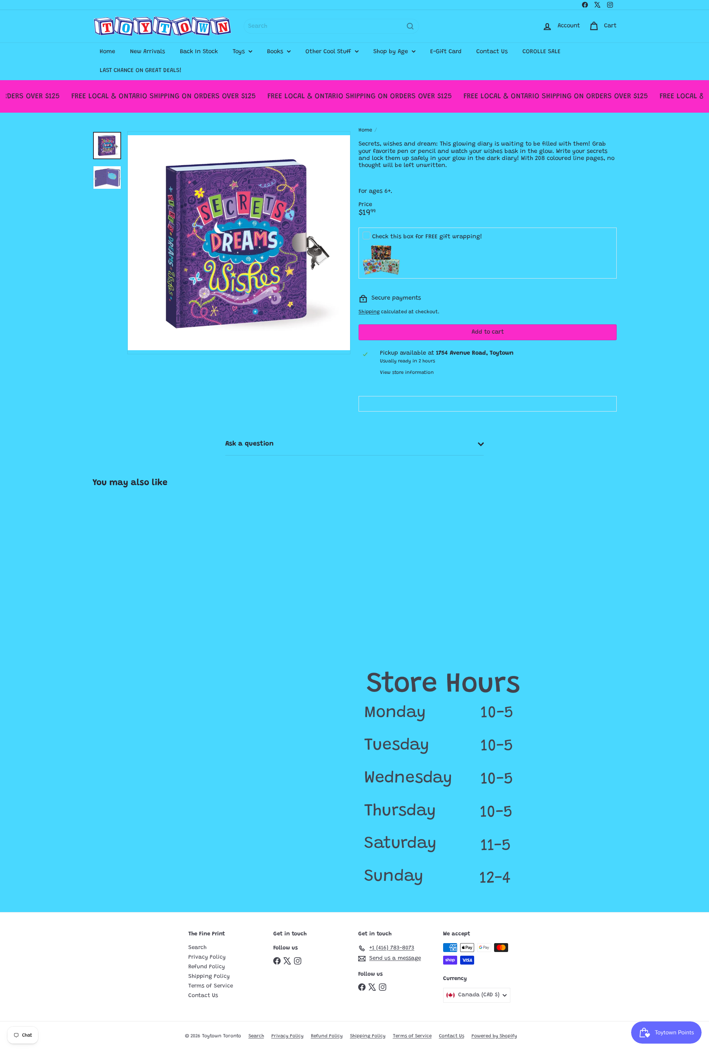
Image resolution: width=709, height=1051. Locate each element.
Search (197, 948)
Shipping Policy (209, 976)
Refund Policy (206, 967)
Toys (240, 52)
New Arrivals (147, 52)
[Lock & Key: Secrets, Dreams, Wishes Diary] (136, 564)
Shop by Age (391, 52)
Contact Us (492, 52)
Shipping (369, 312)
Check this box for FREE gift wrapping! (427, 237)
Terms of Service (210, 986)
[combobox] (331, 26)
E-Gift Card (446, 52)
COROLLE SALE (542, 52)
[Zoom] (239, 243)
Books (276, 52)
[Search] (410, 26)
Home (107, 52)
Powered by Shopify (494, 1036)
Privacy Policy (207, 957)
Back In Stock (199, 52)
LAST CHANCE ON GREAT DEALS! (141, 71)
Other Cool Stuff (329, 52)
